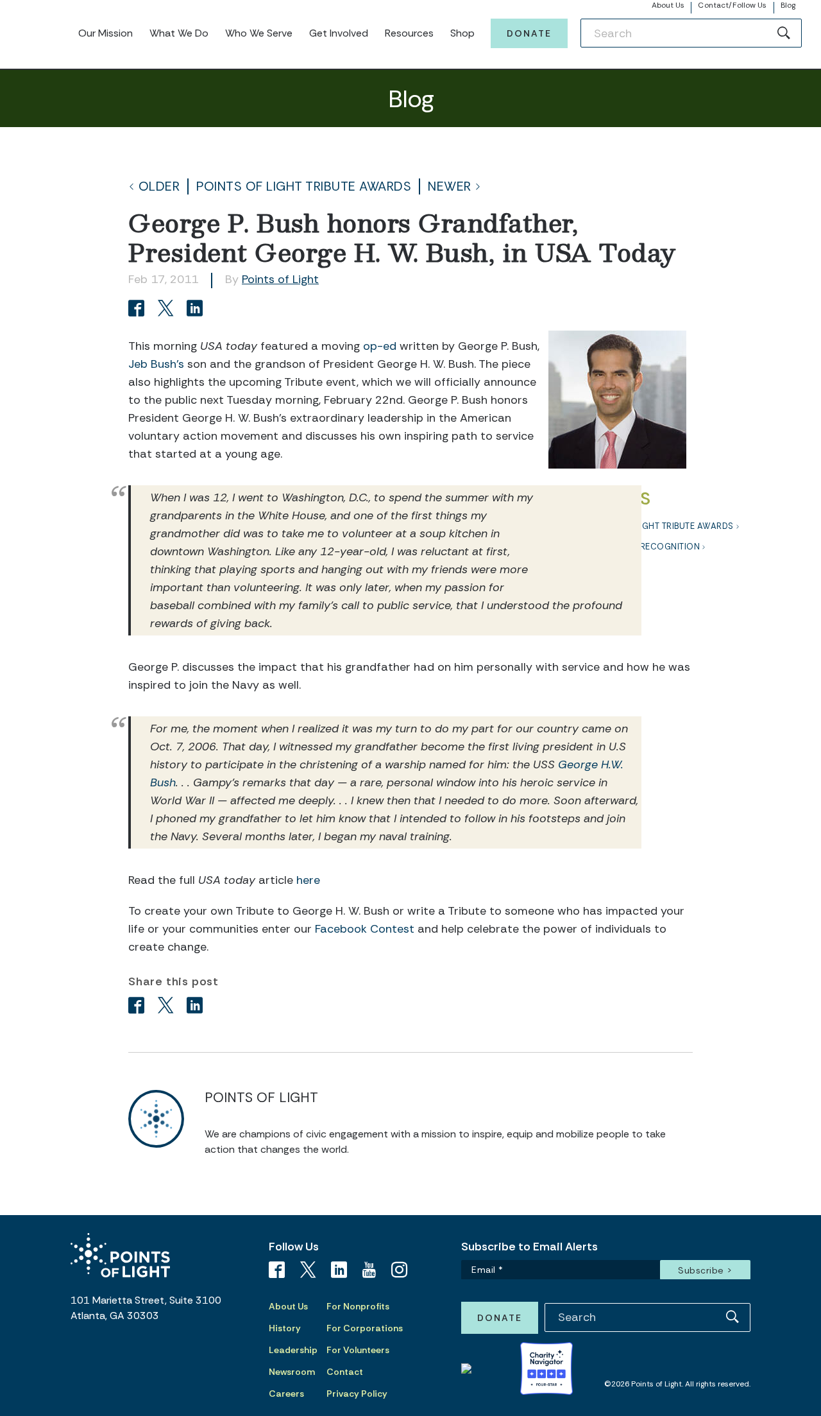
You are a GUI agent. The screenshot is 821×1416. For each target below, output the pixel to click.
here (308, 880)
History (285, 1328)
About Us (668, 5)
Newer (449, 186)
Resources (409, 33)
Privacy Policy (356, 1393)
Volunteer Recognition (644, 546)
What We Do (178, 33)
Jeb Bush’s (156, 364)
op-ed (379, 346)
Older (159, 186)
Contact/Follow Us (732, 5)
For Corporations (364, 1328)
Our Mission (105, 33)
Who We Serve (258, 33)
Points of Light (280, 279)
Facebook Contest (364, 929)
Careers (286, 1393)
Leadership (293, 1350)
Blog (788, 5)
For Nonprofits (357, 1306)
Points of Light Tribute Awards (303, 186)
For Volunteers (357, 1350)
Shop (462, 33)
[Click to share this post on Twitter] (168, 309)
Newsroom (292, 1371)
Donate (529, 33)
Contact (344, 1371)
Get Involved (338, 33)
